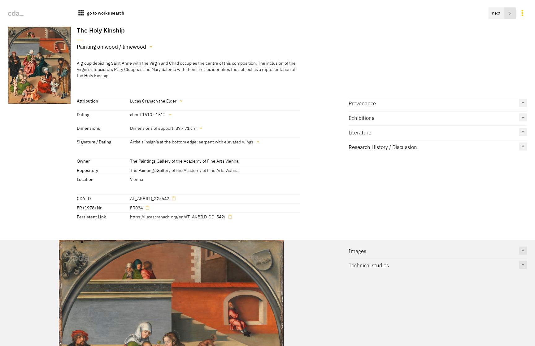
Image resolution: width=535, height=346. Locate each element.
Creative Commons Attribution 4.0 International (272, 297)
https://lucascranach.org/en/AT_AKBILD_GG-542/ (177, 217)
